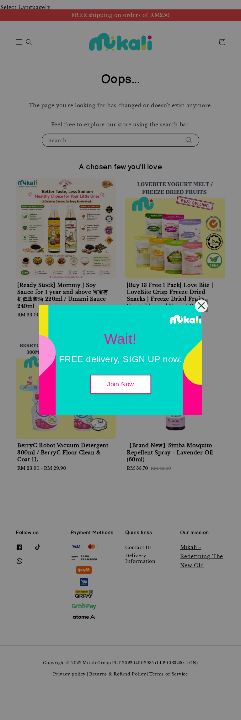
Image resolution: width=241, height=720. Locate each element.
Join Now (120, 384)
